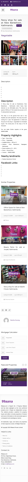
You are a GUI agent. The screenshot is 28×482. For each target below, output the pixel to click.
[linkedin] (8, 5)
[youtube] (11, 5)
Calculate (5, 357)
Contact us (5, 441)
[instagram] (5, 5)
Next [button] (22, 49)
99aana (7, 220)
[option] (14, 47)
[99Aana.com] (14, 9)
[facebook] (1, 5)
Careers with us (6, 438)
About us (4, 435)
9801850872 (6, 1)
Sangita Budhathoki (10, 260)
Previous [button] (5, 49)
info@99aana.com (16, 1)
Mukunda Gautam (9, 299)
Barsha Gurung (15, 320)
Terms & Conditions (7, 446)
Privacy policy (6, 443)
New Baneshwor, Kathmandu (11, 31)
